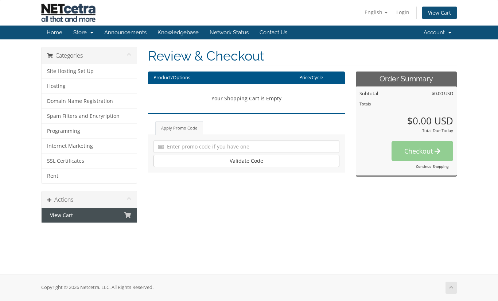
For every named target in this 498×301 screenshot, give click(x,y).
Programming (63, 131)
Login (402, 12)
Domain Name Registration (80, 101)
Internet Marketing (70, 146)
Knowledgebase (178, 32)
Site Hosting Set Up (70, 71)
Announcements (125, 32)
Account (436, 32)
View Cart (439, 12)
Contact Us (273, 32)
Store (81, 32)
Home (54, 32)
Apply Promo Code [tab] (179, 128)
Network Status (229, 32)
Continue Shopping (432, 166)
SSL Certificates (65, 161)
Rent (52, 176)
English (374, 12)
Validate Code (246, 160)
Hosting (56, 86)
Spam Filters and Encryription (83, 116)
